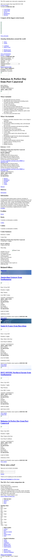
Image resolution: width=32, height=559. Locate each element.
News (5, 501)
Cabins (5, 184)
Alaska (5, 43)
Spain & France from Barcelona (13, 326)
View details (4, 318)
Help (5, 533)
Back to (6, 67)
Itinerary (6, 178)
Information (6, 180)
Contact (6, 529)
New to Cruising (8, 531)
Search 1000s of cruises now (8, 496)
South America (7, 51)
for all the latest (10, 479)
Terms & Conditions (9, 552)
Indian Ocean (7, 47)
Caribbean (6, 45)
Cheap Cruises (7, 534)
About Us (6, 500)
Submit (2, 474)
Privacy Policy (7, 550)
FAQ (5, 536)
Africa (5, 41)
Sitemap (6, 549)
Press (5, 503)
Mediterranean (7, 49)
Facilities (6, 181)
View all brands (4, 36)
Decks (5, 182)
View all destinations (6, 53)
